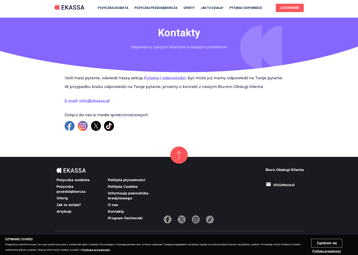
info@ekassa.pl (94, 101)
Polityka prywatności (126, 180)
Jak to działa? (212, 8)
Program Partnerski (125, 218)
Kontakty (116, 212)
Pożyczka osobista (113, 8)
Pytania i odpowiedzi (165, 78)
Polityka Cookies (123, 187)
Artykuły (64, 212)
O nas (113, 205)
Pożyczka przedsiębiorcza (155, 8)
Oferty (62, 198)
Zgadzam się (327, 243)
